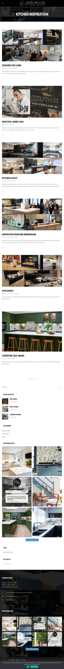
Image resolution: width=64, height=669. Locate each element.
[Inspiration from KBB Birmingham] (32, 214)
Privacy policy (34, 666)
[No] (62, 665)
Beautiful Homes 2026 (13, 121)
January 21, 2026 (6, 293)
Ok (28, 666)
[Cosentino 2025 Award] (32, 331)
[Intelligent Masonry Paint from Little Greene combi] (39, 639)
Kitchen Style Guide (7, 552)
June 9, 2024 (13, 417)
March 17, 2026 (6, 237)
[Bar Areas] (5, 401)
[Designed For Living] (32, 45)
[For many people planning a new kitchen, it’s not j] (55, 639)
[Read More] (3, 78)
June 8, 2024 (13, 409)
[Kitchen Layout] (32, 158)
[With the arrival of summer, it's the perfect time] (47, 492)
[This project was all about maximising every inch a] (47, 522)
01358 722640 (9, 600)
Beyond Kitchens (6, 431)
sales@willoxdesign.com (11, 596)
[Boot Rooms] (5, 409)
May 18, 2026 (5, 124)
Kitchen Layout (9, 178)
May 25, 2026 (5, 68)
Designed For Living (11, 65)
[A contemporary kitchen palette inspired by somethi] (17, 461)
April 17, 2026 (5, 181)
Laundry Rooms (15, 415)
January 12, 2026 (6, 358)
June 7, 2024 (13, 401)
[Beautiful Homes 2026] (32, 102)
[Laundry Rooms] (5, 417)
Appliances (7, 290)
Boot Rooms (14, 407)
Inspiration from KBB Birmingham (19, 234)
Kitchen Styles (13, 68)
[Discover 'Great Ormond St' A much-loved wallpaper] (47, 461)
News (11, 124)
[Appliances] (32, 271)
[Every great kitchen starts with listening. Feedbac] (17, 492)
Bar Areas (13, 399)
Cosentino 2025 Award (13, 355)
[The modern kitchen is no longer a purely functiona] (17, 522)
